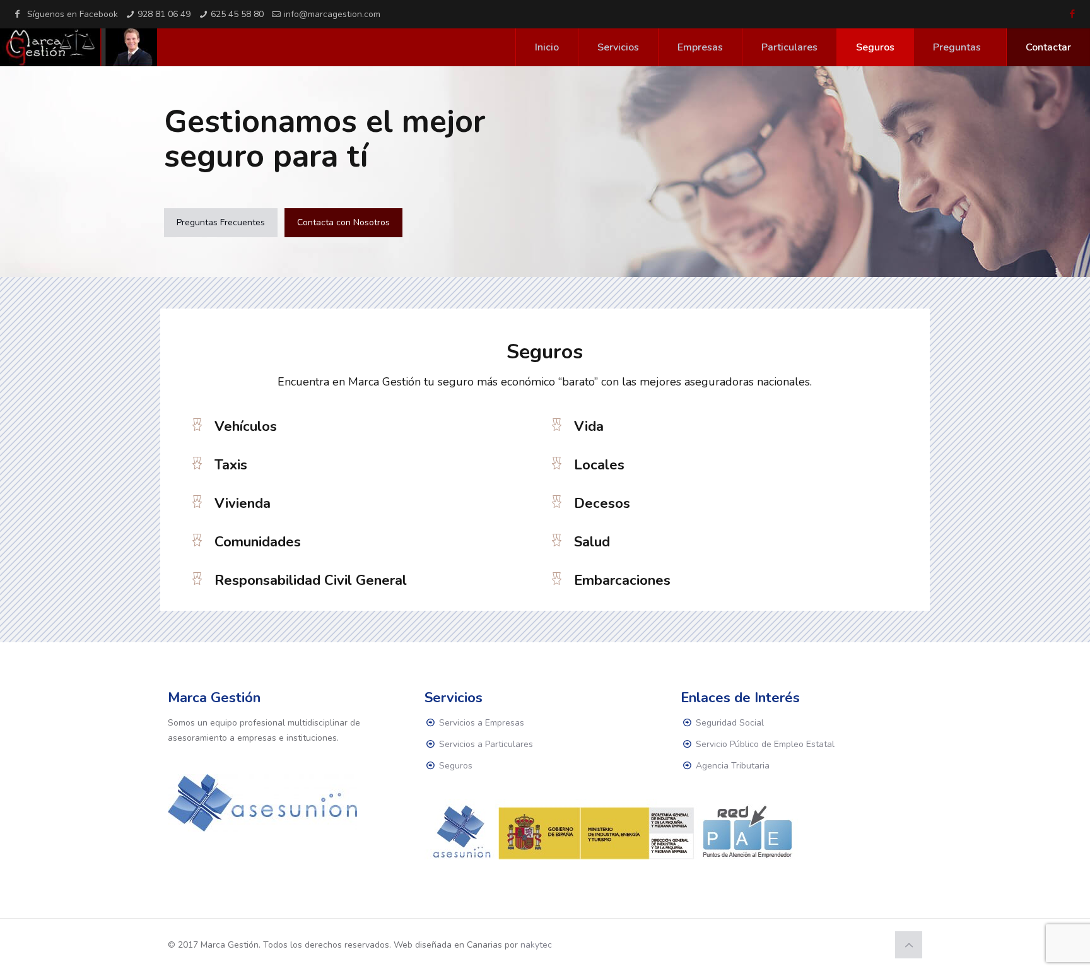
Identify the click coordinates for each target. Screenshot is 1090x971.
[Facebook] (1072, 14)
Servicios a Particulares (486, 744)
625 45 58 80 (237, 14)
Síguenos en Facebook (72, 14)
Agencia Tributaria (733, 766)
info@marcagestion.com (332, 14)
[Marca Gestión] (78, 47)
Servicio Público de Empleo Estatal (765, 744)
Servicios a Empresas (481, 723)
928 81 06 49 (164, 14)
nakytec (536, 945)
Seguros (455, 766)
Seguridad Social (730, 723)
